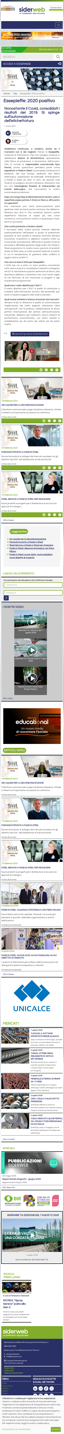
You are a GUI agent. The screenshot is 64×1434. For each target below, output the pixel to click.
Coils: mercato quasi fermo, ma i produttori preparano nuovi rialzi (47, 1121)
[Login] (6, 598)
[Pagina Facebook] (46, 1388)
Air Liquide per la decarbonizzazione (22, 405)
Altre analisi (9, 1139)
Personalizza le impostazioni (16, 1429)
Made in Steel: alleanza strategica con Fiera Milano (31, 910)
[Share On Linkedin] (46, 370)
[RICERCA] (58, 57)
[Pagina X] (51, 1388)
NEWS (4, 1383)
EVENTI (4, 1393)
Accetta (56, 1429)
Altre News (8, 520)
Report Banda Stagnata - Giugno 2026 (21, 1179)
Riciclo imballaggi (12, 1276)
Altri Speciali (8, 1187)
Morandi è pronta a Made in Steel (20, 452)
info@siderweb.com (14, 1356)
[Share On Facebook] (57, 370)
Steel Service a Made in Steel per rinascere (25, 499)
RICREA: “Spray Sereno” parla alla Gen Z (14, 1304)
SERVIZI (5, 1391)
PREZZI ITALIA (7, 1386)
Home (7, 94)
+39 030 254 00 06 (12, 1354)
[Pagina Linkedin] (35, 1388)
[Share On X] (51, 370)
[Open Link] (8, 8)
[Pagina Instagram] (40, 1388)
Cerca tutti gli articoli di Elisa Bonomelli (31, 334)
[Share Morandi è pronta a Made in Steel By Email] (44, 467)
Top (15, 94)
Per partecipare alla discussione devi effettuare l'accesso (28, 580)
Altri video (8, 698)
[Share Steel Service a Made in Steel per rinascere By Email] (44, 515)
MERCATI (5, 1388)
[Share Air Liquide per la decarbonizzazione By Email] (44, 421)
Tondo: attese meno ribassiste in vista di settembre (42, 1056)
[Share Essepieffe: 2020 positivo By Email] (41, 370)
